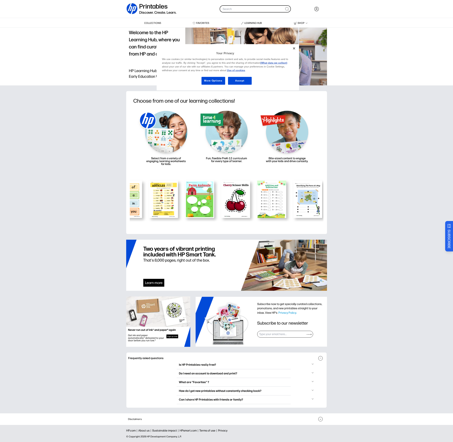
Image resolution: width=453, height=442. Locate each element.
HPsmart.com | (189, 430)
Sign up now (172, 336)
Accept (239, 80)
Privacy (222, 430)
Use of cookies (236, 70)
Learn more (154, 283)
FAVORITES (202, 23)
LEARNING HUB (253, 23)
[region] (228, 67)
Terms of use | (208, 430)
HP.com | (132, 430)
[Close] (294, 48)
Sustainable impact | (166, 430)
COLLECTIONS (152, 23)
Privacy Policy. (287, 312)
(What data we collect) (273, 62)
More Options (213, 80)
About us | (145, 430)
